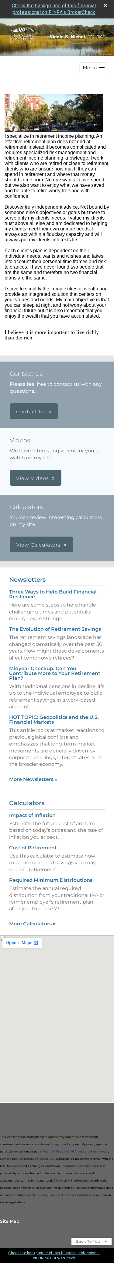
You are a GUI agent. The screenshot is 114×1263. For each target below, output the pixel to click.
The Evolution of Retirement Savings (55, 629)
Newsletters (27, 579)
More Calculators (32, 924)
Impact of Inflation (32, 815)
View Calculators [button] (38, 545)
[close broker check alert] (105, 5)
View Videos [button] (32, 478)
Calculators (26, 803)
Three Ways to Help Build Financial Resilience (53, 594)
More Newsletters (33, 779)
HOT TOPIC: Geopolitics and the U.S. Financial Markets (54, 719)
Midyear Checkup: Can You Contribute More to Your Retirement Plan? (54, 673)
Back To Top (89, 1241)
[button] (93, 67)
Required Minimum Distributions (50, 880)
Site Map (9, 1221)
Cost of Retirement (33, 848)
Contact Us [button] (31, 412)
